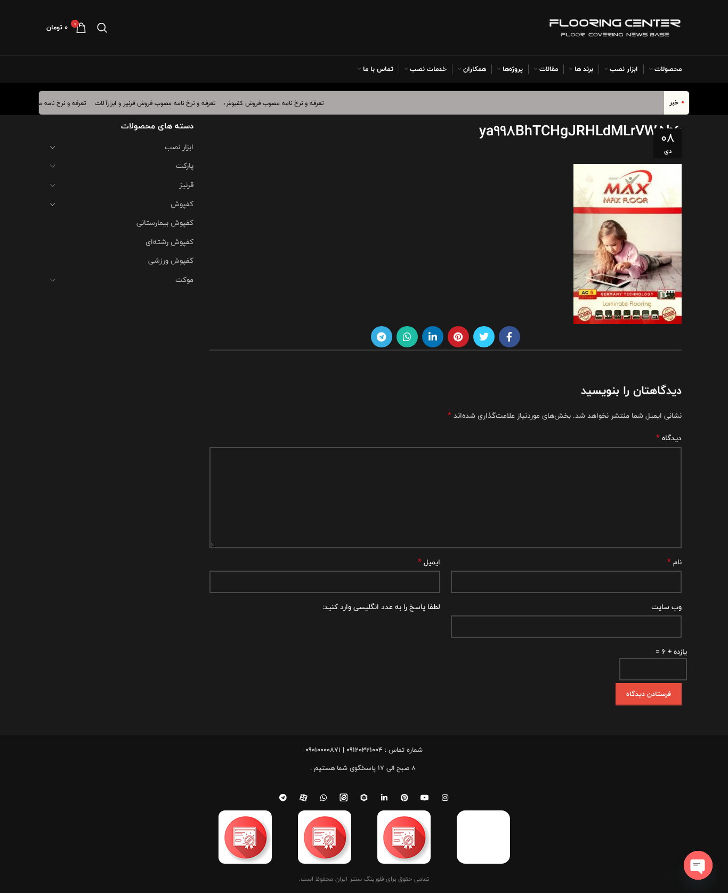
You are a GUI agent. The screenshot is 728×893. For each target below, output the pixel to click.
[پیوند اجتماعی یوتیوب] (425, 798)
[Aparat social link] (303, 798)
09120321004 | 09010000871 (344, 750)
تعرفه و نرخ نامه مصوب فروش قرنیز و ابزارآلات (162, 103)
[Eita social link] (344, 798)
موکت (184, 279)
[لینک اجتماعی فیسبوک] (509, 336)
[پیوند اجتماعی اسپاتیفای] (364, 798)
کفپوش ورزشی (170, 260)
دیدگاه (669, 438)
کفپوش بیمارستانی (164, 222)
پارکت (184, 165)
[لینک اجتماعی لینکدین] (432, 336)
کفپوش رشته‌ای (169, 242)
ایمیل (429, 562)
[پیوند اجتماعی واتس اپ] (407, 336)
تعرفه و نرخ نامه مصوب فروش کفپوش (281, 103)
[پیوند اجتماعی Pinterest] (458, 336)
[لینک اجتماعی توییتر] (484, 336)
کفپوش (182, 204)
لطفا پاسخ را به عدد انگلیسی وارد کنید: (381, 607)
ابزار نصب (179, 147)
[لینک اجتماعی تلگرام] (381, 336)
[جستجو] (102, 27)
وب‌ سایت (666, 607)
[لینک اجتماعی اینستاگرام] (445, 798)
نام (674, 562)
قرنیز (186, 184)
